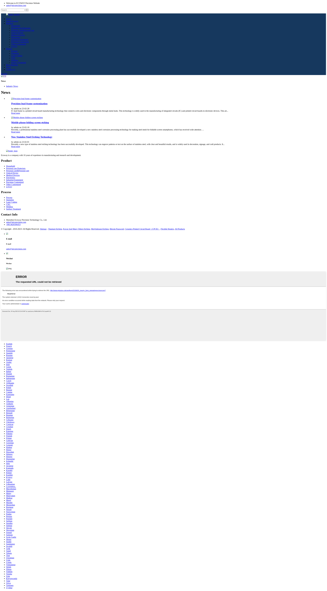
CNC (13, 58)
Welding (14, 60)
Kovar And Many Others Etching (76, 229)
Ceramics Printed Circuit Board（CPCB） (142, 229)
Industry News (12, 86)
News (8, 67)
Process (9, 49)
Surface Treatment (18, 62)
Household (15, 26)
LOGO (14, 46)
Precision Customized (20, 42)
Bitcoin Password (117, 229)
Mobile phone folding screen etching (30, 122)
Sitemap (43, 229)
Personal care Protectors (21, 28)
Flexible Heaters (167, 229)
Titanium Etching (55, 229)
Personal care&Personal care (22, 30)
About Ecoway (12, 21)
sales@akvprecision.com (16, 5)
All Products (180, 229)
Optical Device (17, 33)
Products (9, 23)
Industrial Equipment (19, 39)
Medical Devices (18, 35)
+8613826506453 (13, 224)
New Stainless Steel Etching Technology (31, 137)
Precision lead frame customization (29, 103)
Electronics (15, 37)
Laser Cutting (16, 56)
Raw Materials (12, 65)
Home (8, 19)
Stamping (15, 53)
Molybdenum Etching (100, 229)
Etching (14, 51)
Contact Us (10, 69)
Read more (15, 113)
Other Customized (18, 44)
